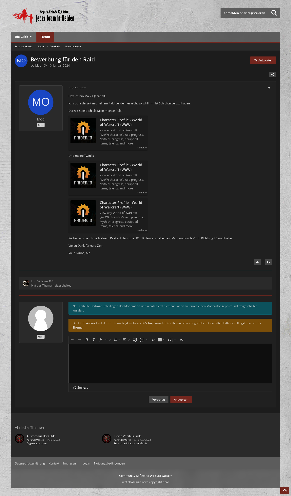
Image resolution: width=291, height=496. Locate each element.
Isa (33, 281)
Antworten (181, 399)
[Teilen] (272, 74)
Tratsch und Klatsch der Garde (130, 443)
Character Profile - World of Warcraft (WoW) (121, 122)
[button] (80, 387)
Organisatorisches (37, 443)
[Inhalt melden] (257, 262)
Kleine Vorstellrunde (127, 436)
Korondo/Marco (35, 440)
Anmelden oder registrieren (244, 13)
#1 (270, 88)
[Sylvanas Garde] (55, 16)
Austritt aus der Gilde (41, 436)
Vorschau (158, 399)
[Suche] (274, 13)
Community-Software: (145, 476)
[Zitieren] (268, 262)
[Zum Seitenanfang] (284, 490)
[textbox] (170, 363)
